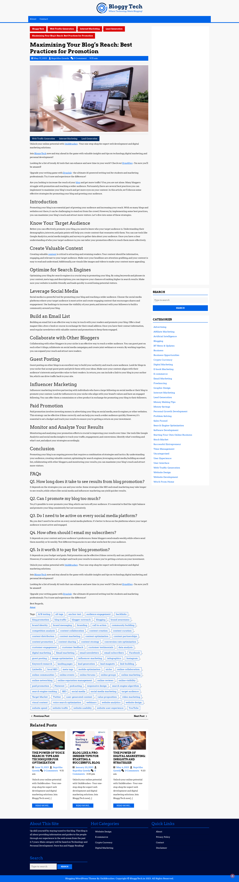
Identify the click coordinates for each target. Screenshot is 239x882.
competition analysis (43, 630)
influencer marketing (90, 658)
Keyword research (42, 664)
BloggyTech (40, 153)
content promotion (42, 641)
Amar (33, 607)
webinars (91, 702)
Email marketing (65, 652)
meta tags (68, 669)
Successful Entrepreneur (167, 444)
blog (78, 182)
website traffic (60, 708)
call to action (99, 625)
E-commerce (161, 374)
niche (109, 669)
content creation (98, 630)
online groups (108, 675)
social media (78, 691)
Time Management (164, 449)
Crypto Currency (163, 360)
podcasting (76, 686)
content (52, 254)
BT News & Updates (164, 345)
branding (82, 625)
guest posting (39, 658)
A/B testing (44, 614)
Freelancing (160, 383)
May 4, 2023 (123, 767)
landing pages (65, 664)
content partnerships (125, 636)
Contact (44, 19)
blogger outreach (81, 619)
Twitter (57, 697)
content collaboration (72, 630)
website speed (39, 708)
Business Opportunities (166, 355)
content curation (122, 630)
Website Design (162, 472)
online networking (42, 680)
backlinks (121, 614)
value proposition (107, 697)
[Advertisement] (180, 154)
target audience (130, 691)
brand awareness (120, 619)
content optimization (96, 636)
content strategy (90, 641)
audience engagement (98, 614)
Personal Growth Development (170, 411)
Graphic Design (162, 388)
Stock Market (161, 439)
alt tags (59, 614)
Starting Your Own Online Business (173, 435)
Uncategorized (161, 453)
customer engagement (44, 647)
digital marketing (41, 652)
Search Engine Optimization (169, 425)
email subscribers (114, 652)
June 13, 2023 (42, 767)
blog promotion (40, 619)
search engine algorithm (125, 686)
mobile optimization (89, 669)
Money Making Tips (165, 402)
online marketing (130, 675)
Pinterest (59, 686)
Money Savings (162, 406)
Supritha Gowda (60, 58)
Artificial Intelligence (165, 336)
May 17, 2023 (40, 58)
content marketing (70, 636)
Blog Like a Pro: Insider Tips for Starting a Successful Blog (86, 757)
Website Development (166, 477)
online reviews (105, 680)
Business (158, 350)
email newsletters (89, 652)
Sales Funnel (160, 420)
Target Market (40, 697)
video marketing (131, 697)
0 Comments (51, 770)
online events (67, 675)
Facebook (134, 652)
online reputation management (75, 680)
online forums (87, 675)
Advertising (160, 327)
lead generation (86, 664)
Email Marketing (163, 378)
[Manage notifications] (232, 876)
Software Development (166, 430)
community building (123, 625)
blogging (100, 619)
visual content (40, 702)
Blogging (158, 341)
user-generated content (79, 697)
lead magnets (107, 664)
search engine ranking (44, 691)
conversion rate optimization (120, 641)
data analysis (126, 647)
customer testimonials (101, 647)
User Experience (163, 458)
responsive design (97, 686)
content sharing (67, 641)
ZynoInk (67, 173)
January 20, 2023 (85, 767)
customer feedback (72, 647)
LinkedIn (37, 669)
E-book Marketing (163, 369)
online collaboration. (128, 669)
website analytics (111, 702)
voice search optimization (67, 702)
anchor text (74, 614)
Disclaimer (161, 848)
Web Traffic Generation (62, 29)
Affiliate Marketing (164, 331)
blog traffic (60, 619)
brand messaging (62, 625)
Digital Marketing (163, 364)
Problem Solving (163, 416)
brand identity (40, 625)
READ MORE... (44, 806)
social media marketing (103, 691)
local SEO (52, 669)
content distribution (43, 636)
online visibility (127, 680)
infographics (114, 658)
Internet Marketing (90, 29)
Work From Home (164, 481)
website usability (82, 708)
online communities (43, 675)
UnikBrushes (71, 144)
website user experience (110, 708)
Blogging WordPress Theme (80, 878)
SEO (64, 691)
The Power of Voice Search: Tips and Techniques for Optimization (48, 757)
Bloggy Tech (38, 29)
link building (127, 664)
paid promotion (40, 686)
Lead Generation (114, 29)
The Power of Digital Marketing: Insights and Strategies (129, 757)
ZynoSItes (127, 163)
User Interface (161, 463)
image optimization (62, 658)
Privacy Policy (163, 837)
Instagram (132, 658)
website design (134, 702)
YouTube (134, 708)
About (33, 19)
